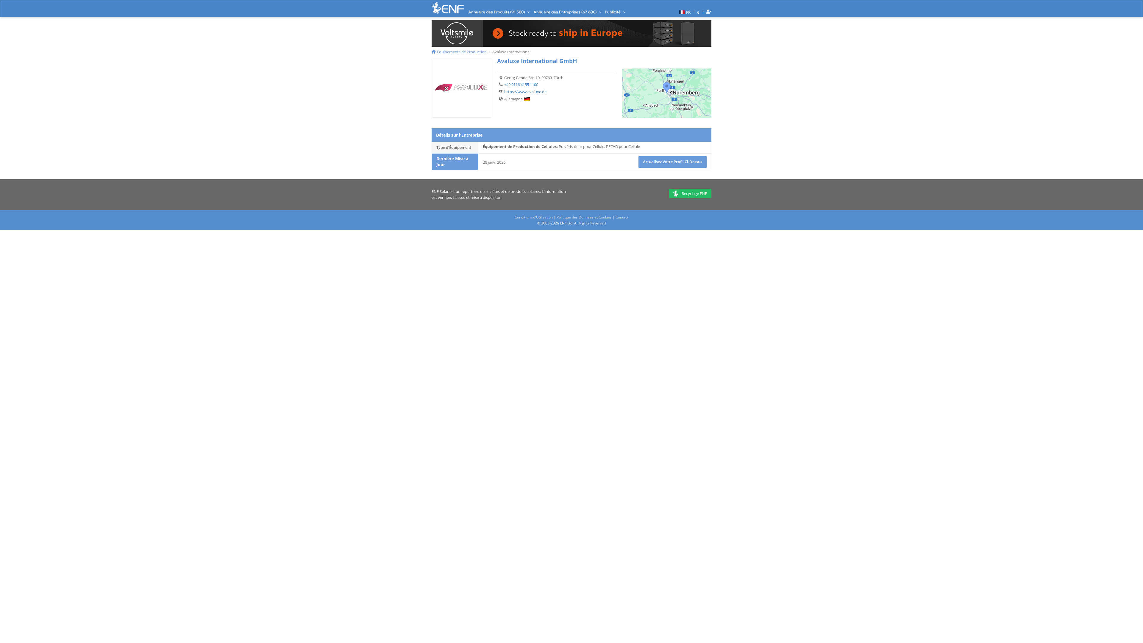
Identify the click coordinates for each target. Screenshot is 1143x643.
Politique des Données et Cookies (584, 217)
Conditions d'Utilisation (534, 217)
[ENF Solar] (448, 8)
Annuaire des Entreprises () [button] (565, 12)
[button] (684, 12)
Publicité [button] (613, 12)
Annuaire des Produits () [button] (497, 12)
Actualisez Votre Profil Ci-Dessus (672, 161)
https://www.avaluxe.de (525, 91)
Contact (622, 217)
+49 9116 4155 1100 (521, 84)
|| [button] (698, 12)
